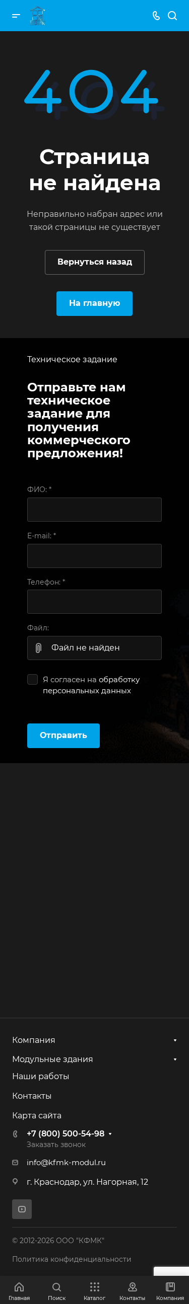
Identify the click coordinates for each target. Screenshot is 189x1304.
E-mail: (41, 536)
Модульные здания (52, 1059)
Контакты (32, 1096)
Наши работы (41, 1076)
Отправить (63, 735)
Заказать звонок (56, 1144)
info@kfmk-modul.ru (66, 1162)
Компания (33, 1040)
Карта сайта (36, 1115)
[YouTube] (22, 1209)
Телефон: (46, 582)
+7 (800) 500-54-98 (65, 1133)
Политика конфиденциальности (72, 1259)
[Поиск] (172, 16)
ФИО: (39, 489)
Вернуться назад (94, 262)
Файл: (38, 628)
